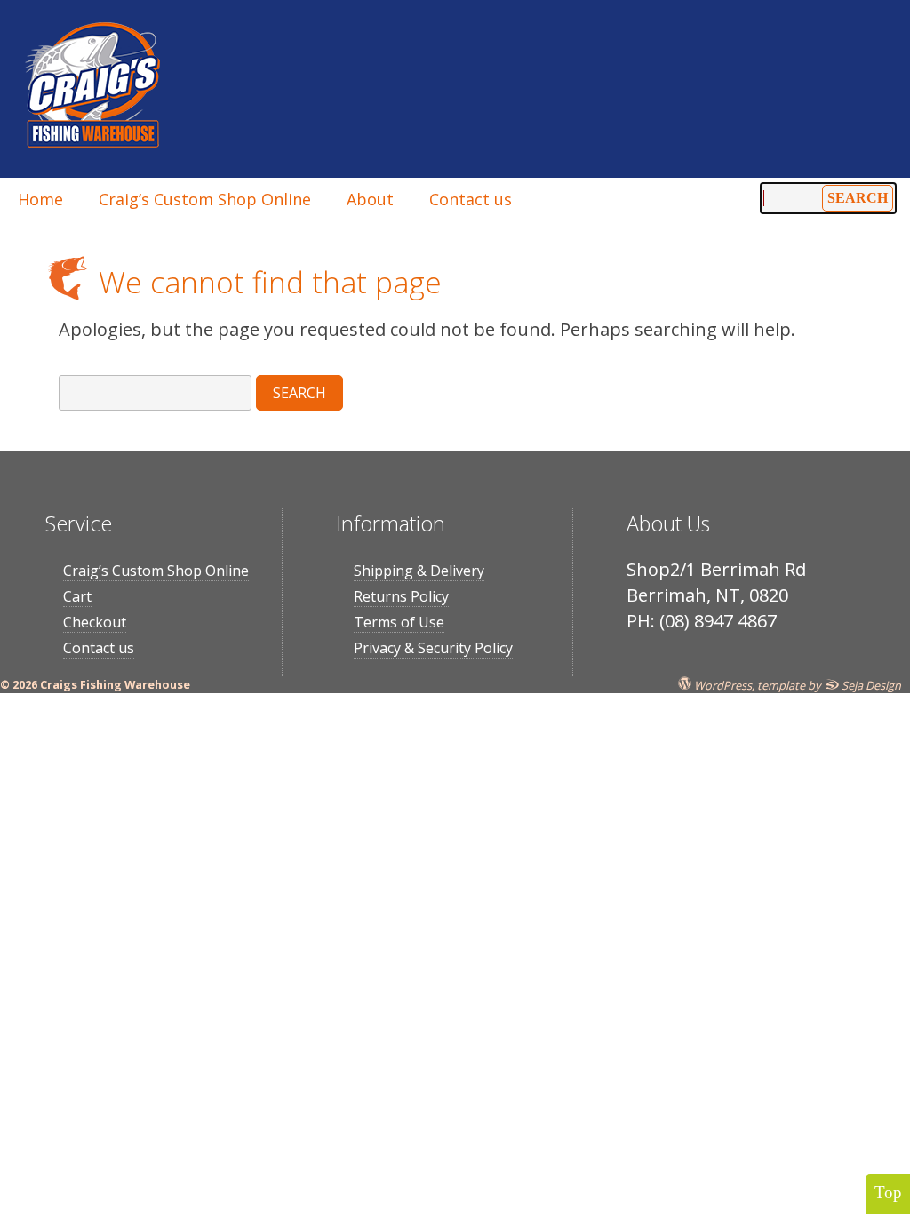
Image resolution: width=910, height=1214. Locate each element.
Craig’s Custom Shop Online (205, 199)
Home (40, 199)
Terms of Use (399, 622)
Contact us (470, 199)
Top (888, 1192)
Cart (77, 596)
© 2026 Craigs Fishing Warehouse (95, 684)
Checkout (94, 622)
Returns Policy (401, 596)
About (370, 199)
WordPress (721, 684)
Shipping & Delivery (419, 570)
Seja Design (870, 684)
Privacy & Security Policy (433, 648)
